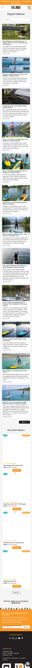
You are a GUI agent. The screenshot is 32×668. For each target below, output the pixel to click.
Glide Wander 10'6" (9, 581)
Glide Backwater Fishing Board (13, 542)
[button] (27, 663)
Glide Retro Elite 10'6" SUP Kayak (14, 504)
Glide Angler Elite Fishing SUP (13, 465)
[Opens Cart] (29, 7)
